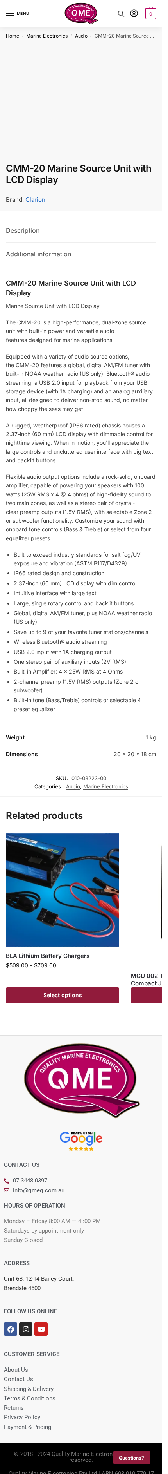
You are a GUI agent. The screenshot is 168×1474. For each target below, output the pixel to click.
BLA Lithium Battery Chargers (47, 956)
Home (12, 36)
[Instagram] (25, 1329)
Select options (62, 995)
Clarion (35, 199)
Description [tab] (22, 230)
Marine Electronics (47, 36)
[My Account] (134, 14)
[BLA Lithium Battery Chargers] (62, 890)
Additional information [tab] (38, 254)
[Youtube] (41, 1329)
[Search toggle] (121, 13)
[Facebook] (10, 1329)
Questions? (131, 1458)
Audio (81, 36)
